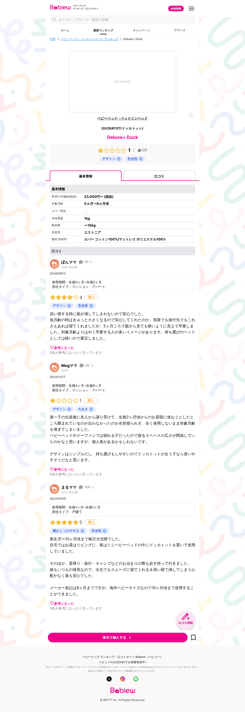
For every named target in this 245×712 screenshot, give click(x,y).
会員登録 (176, 8)
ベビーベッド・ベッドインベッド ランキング (90, 39)
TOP (53, 39)
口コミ (159, 176)
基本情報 (85, 176)
